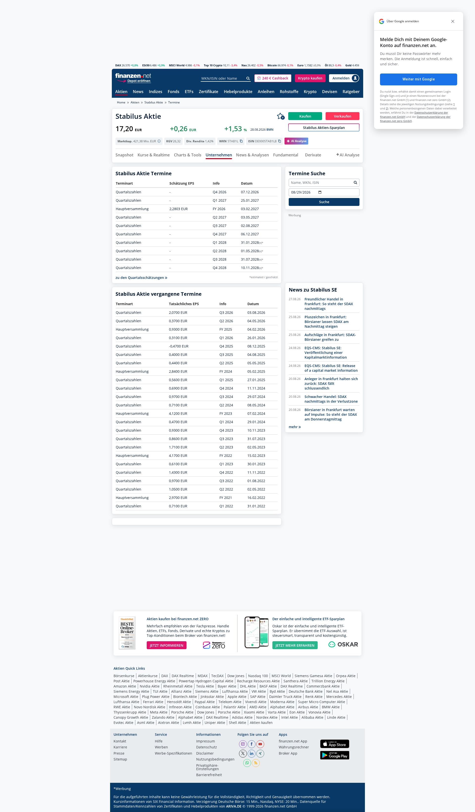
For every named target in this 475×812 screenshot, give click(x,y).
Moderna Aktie (282, 701)
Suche (324, 201)
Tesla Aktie (205, 686)
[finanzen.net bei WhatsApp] (247, 763)
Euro (300, 65)
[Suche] (248, 78)
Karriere (120, 747)
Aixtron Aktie (168, 722)
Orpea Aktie (346, 675)
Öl (326, 65)
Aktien (121, 92)
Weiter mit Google (419, 79)
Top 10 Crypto (213, 65)
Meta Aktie (158, 712)
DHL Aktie (248, 686)
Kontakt (120, 741)
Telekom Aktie (229, 701)
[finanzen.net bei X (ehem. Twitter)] (243, 754)
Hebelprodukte (238, 92)
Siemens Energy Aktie (131, 691)
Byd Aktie (277, 691)
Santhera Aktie (296, 681)
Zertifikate (208, 92)
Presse (119, 754)
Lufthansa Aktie (235, 691)
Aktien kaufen (261, 722)
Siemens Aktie (206, 691)
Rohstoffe (289, 92)
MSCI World (177, 65)
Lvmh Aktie (192, 722)
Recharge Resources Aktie (258, 681)
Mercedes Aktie (339, 696)
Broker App (288, 754)
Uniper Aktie (215, 722)
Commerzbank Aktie (323, 686)
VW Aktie (259, 691)
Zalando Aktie (163, 717)
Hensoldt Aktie (179, 701)
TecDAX (217, 675)
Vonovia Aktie (320, 712)
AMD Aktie (257, 707)
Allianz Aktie (181, 691)
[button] (272, 78)
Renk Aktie (314, 696)
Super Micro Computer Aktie (321, 701)
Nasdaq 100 (258, 675)
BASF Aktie (268, 686)
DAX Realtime (183, 675)
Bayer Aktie (227, 686)
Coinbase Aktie (207, 707)
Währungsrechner (294, 747)
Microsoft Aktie (126, 696)
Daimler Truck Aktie (285, 696)
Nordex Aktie (267, 717)
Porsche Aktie (182, 712)
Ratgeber (351, 92)
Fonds (173, 92)
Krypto (310, 92)
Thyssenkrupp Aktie (130, 712)
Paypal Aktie (205, 701)
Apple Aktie (237, 696)
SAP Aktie (257, 696)
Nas (244, 65)
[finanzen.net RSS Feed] (256, 763)
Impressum (205, 741)
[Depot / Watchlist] (281, 116)
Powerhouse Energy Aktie (154, 681)
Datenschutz (206, 747)
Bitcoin (272, 65)
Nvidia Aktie (150, 686)
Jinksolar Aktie (212, 696)
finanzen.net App (293, 741)
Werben (161, 747)
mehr (294, 426)
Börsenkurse (124, 675)
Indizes (155, 92)
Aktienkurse (148, 675)
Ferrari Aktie (153, 701)
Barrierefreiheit (209, 775)
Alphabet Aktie (282, 707)
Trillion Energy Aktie (328, 681)
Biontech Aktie (185, 696)
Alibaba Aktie (312, 717)
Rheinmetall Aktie (177, 686)
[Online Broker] (134, 80)
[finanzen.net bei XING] (260, 754)
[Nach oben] (353, 807)
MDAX (203, 675)
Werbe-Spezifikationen (173, 754)
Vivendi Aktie (255, 701)
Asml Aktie (145, 722)
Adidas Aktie (242, 717)
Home (121, 102)
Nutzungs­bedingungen (215, 760)
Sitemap (120, 760)
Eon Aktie (297, 712)
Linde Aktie (336, 717)
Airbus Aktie (308, 707)
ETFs (189, 92)
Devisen (329, 92)
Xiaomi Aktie (254, 712)
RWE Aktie (122, 707)
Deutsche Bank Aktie (306, 691)
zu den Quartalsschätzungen (140, 277)
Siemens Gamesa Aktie (313, 675)
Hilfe (159, 741)
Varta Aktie (277, 712)
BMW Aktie (331, 707)
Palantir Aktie (235, 707)
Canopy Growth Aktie (131, 717)
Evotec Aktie (123, 722)
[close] (452, 21)
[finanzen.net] (133, 75)
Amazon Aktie (125, 686)
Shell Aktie (237, 722)
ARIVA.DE (233, 806)
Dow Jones (235, 675)
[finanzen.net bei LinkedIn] (252, 754)
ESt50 (145, 65)
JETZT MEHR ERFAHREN (295, 645)
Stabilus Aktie (153, 102)
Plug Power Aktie (155, 696)
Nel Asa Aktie (337, 691)
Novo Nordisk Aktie (149, 707)
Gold (348, 65)
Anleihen (266, 92)
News (138, 92)
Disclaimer (205, 754)
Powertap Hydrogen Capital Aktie (206, 681)
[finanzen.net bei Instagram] (243, 744)
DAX (118, 65)
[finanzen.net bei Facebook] (252, 744)
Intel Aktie (289, 717)
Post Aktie (122, 681)
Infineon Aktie (180, 707)
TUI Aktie (160, 691)
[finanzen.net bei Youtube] (260, 744)
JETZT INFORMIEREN (166, 645)
